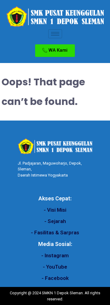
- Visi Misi (55, 210)
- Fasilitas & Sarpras (55, 232)
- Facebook (55, 278)
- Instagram (55, 255)
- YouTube (55, 267)
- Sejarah (55, 221)
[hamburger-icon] (55, 33)
